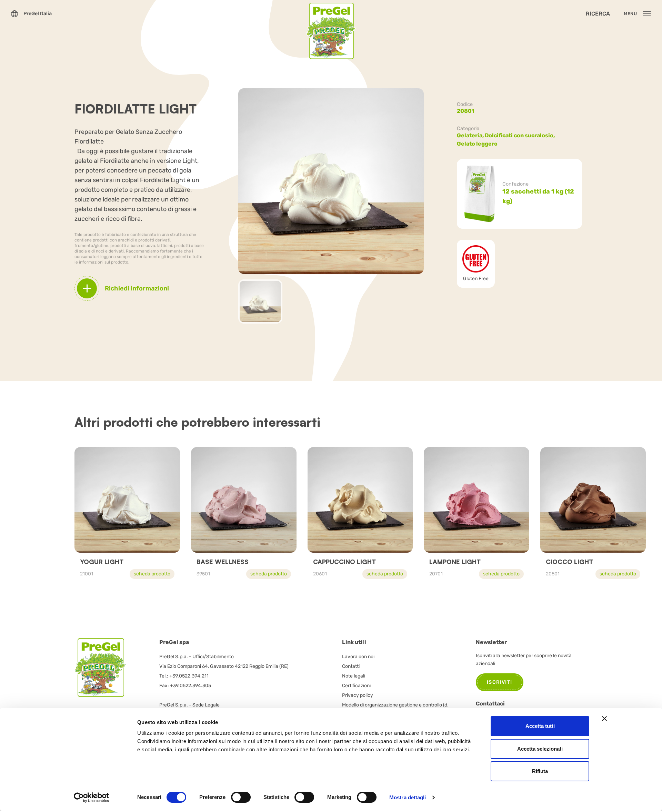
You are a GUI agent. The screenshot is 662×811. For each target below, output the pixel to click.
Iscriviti (499, 682)
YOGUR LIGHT (101, 561)
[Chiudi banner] (604, 718)
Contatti (351, 666)
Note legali (353, 676)
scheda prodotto (152, 574)
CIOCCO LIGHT (569, 561)
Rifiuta (540, 771)
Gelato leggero (477, 143)
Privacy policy (357, 695)
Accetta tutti (540, 726)
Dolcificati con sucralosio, (520, 135)
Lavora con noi (358, 657)
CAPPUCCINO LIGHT (344, 561)
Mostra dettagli (407, 797)
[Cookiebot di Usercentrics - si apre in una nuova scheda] (91, 797)
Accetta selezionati (540, 749)
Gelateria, (471, 135)
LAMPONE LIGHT (455, 561)
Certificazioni (356, 686)
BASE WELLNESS (223, 561)
